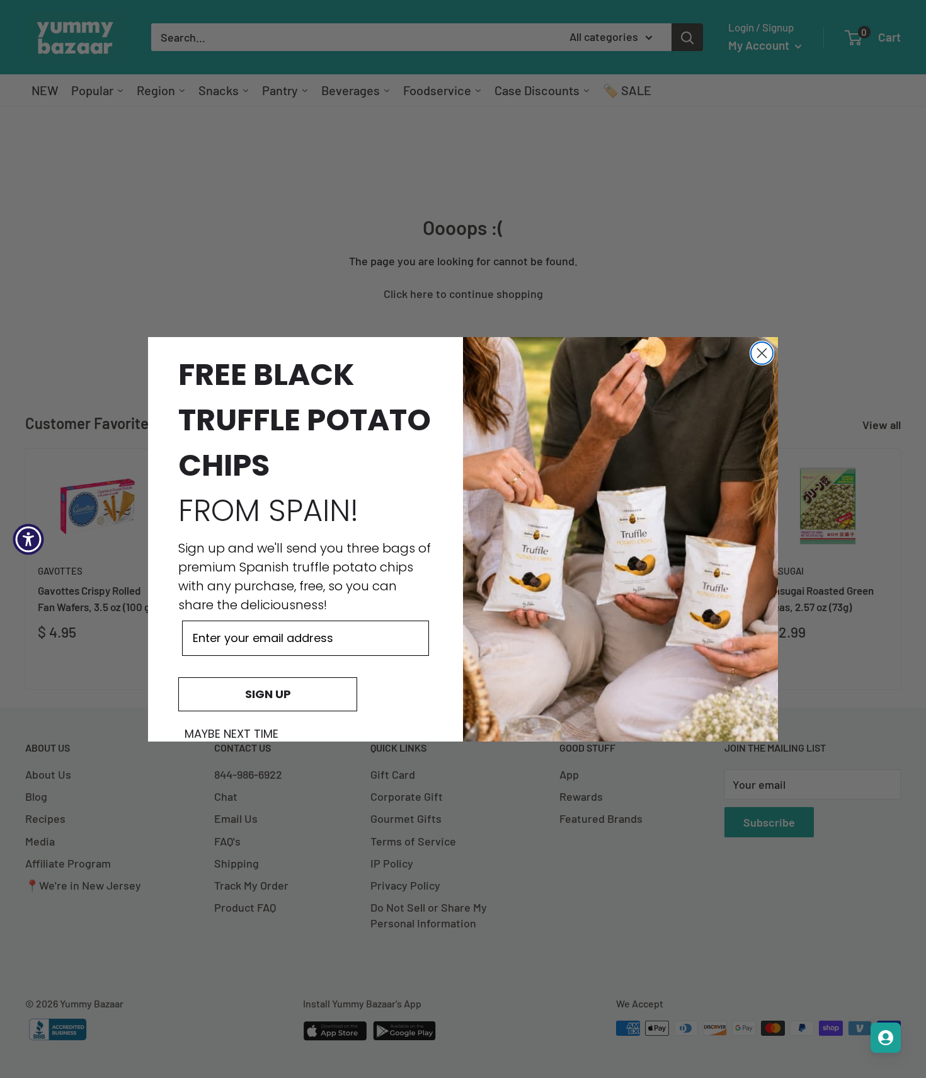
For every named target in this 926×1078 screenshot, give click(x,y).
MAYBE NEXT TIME (231, 734)
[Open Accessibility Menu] (28, 539)
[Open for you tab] (886, 1038)
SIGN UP (268, 694)
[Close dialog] (762, 353)
